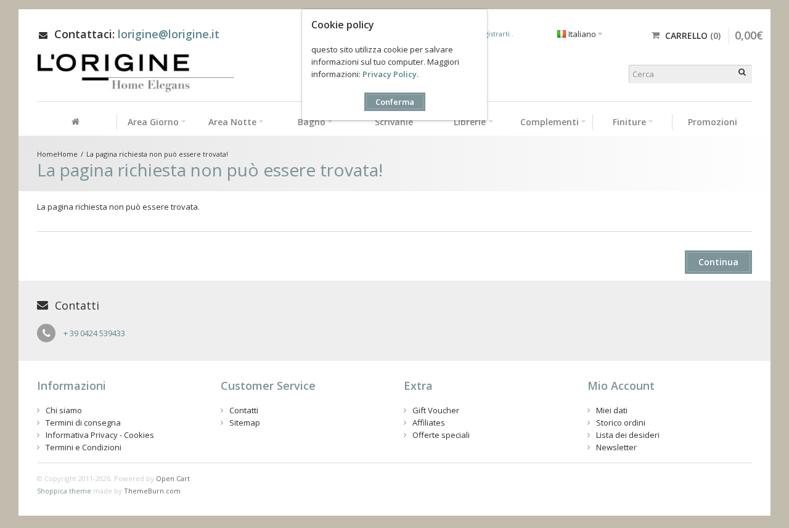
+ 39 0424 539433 (94, 333)
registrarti (494, 33)
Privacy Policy (389, 74)
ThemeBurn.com (152, 490)
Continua (718, 262)
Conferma (394, 101)
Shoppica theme (64, 490)
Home (67, 154)
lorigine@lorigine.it (168, 34)
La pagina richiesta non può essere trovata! (157, 154)
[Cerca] (743, 74)
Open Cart (173, 478)
